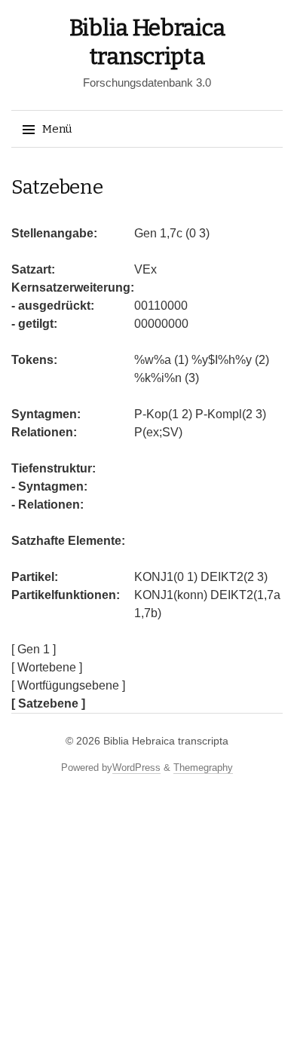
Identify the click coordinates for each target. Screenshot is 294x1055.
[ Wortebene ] (46, 667)
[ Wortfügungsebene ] (68, 685)
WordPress (136, 767)
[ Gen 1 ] (33, 649)
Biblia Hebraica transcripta (165, 741)
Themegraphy (203, 767)
